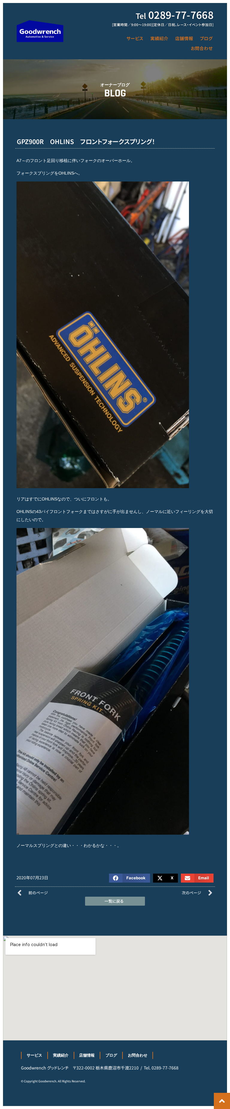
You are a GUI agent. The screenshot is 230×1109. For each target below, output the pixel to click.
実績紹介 (159, 38)
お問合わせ (202, 48)
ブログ (206, 38)
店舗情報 (184, 38)
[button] (129, 878)
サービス (134, 38)
